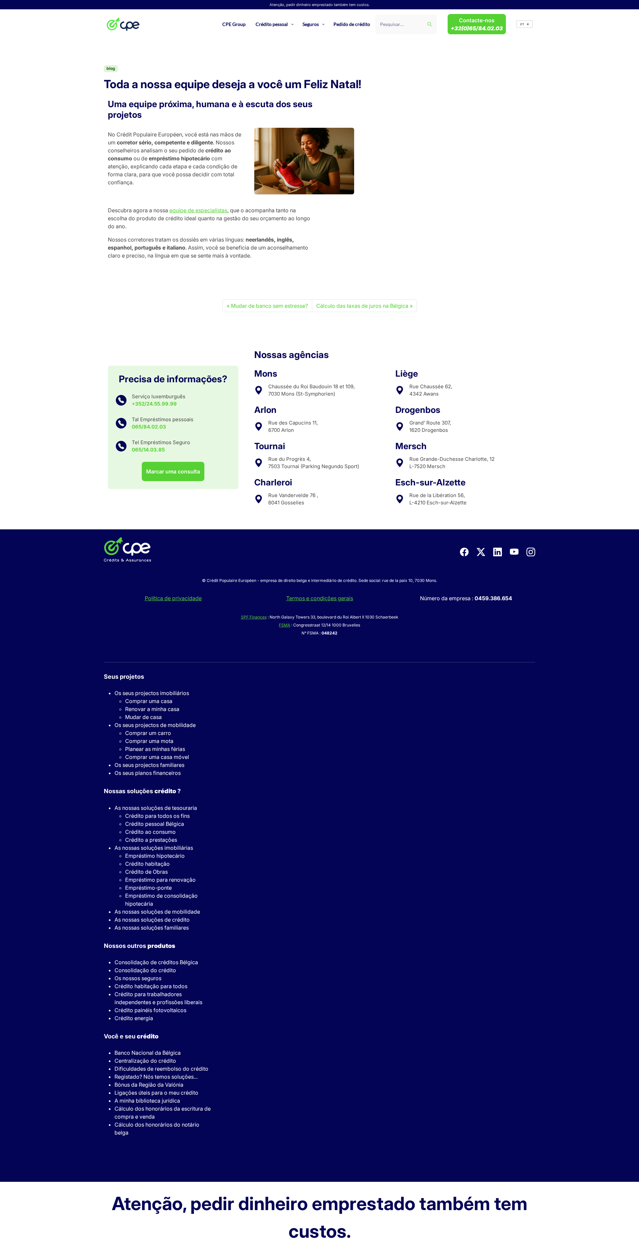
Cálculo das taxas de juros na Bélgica (362, 305)
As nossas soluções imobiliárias (153, 847)
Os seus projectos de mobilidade (155, 725)
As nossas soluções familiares (151, 927)
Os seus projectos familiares (149, 765)
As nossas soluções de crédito (152, 919)
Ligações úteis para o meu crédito (156, 1092)
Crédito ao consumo (150, 831)
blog (110, 68)
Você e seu (131, 1036)
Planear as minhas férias (155, 749)
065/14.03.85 (148, 450)
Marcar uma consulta (173, 471)
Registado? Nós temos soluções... (156, 1076)
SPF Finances (254, 617)
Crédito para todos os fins (157, 815)
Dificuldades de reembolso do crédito (161, 1068)
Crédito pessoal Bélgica (154, 823)
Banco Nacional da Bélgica (147, 1052)
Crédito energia (133, 1018)
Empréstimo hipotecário (155, 855)
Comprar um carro (148, 733)
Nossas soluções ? (142, 791)
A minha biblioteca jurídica (147, 1100)
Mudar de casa (143, 717)
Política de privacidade (173, 598)
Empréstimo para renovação (160, 879)
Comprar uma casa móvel (157, 757)
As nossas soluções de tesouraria (155, 808)
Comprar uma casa (148, 701)
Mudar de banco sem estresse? (269, 305)
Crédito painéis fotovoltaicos (150, 1010)
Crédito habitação (147, 863)
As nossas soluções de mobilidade (157, 911)
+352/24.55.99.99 (154, 404)
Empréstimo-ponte (148, 887)
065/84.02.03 (149, 427)
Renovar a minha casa (152, 709)
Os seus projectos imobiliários (151, 693)
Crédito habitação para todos (150, 986)
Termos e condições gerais (319, 598)
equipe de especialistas (198, 210)
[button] (524, 24)
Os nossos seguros (137, 978)
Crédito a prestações (151, 839)
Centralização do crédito (145, 1060)
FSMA (284, 625)
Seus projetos (124, 676)
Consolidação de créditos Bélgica (156, 962)
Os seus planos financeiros (147, 773)
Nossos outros (139, 945)
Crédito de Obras (146, 871)
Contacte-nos (477, 24)
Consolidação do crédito (145, 970)
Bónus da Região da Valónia (148, 1084)
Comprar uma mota (149, 741)
